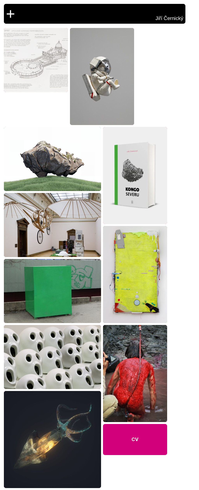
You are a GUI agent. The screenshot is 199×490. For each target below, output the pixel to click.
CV (135, 439)
